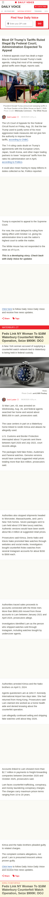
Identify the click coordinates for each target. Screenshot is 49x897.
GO (39, 23)
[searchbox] (21, 24)
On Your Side (9, 11)
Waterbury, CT (10, 327)
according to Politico (12, 162)
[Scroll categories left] (2, 11)
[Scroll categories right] (47, 11)
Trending (38, 11)
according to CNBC (18, 139)
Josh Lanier (11, 117)
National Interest (24, 11)
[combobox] (19, 23)
